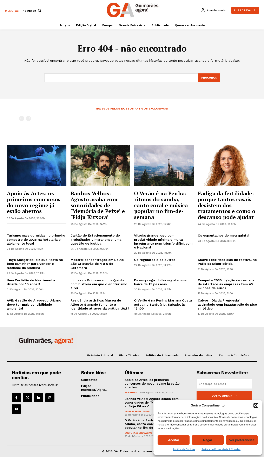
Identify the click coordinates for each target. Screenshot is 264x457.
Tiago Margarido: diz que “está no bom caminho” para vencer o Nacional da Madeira (35, 264)
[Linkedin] (38, 397)
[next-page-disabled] (28, 118)
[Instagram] (49, 397)
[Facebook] (16, 397)
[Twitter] (27, 397)
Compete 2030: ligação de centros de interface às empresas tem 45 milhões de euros (226, 284)
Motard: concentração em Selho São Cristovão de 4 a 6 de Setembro (97, 264)
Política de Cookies (184, 449)
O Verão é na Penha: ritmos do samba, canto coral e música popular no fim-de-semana (161, 205)
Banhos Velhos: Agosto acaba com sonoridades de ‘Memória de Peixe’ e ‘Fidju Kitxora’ (98, 205)
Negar (207, 440)
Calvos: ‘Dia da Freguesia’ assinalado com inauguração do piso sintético (227, 304)
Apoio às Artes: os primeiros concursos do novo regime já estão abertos (33, 202)
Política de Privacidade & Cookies (221, 449)
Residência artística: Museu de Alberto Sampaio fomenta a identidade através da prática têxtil (100, 304)
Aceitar (173, 440)
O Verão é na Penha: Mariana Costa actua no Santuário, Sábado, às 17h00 (163, 304)
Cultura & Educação (138, 432)
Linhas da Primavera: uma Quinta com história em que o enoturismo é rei (99, 284)
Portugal (131, 392)
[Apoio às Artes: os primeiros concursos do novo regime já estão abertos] (36, 165)
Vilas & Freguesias (137, 411)
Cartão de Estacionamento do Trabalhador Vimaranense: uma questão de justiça (96, 239)
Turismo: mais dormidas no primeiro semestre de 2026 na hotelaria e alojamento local (36, 239)
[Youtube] (16, 408)
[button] (256, 405)
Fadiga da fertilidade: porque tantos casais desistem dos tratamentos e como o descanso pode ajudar (226, 205)
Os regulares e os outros (155, 260)
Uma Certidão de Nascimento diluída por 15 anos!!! (31, 282)
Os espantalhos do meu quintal (223, 235)
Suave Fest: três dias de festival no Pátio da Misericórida (227, 262)
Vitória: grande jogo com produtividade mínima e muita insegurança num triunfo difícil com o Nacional (163, 241)
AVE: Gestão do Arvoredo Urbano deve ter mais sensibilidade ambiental (34, 304)
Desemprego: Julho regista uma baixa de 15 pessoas (160, 282)
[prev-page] (21, 118)
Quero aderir (222, 395)
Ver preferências (241, 440)
